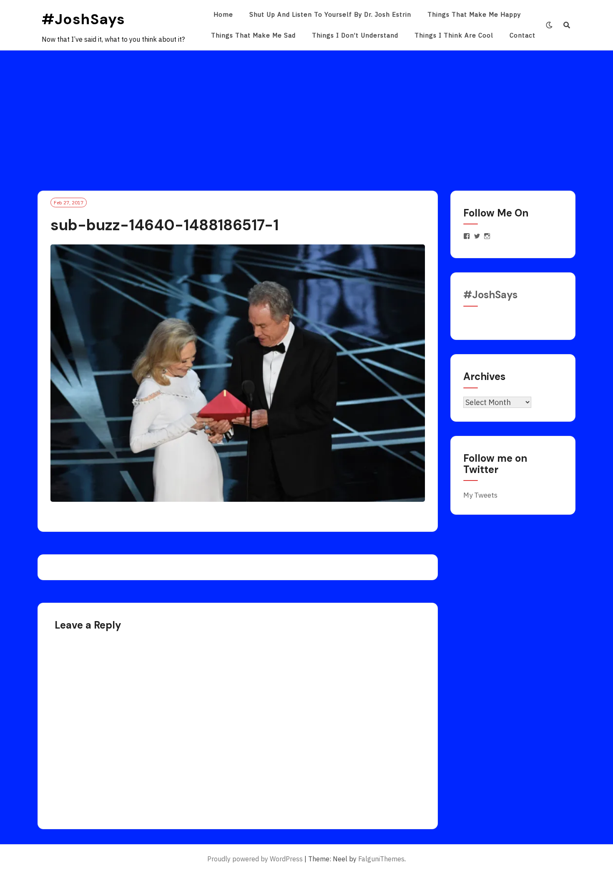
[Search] (566, 25)
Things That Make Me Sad (253, 35)
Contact (522, 35)
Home (223, 14)
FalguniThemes (381, 859)
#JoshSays (83, 19)
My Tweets (480, 495)
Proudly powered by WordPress (255, 859)
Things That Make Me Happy (474, 14)
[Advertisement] (306, 113)
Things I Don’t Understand (355, 35)
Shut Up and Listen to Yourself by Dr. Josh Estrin (330, 14)
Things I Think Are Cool (454, 35)
